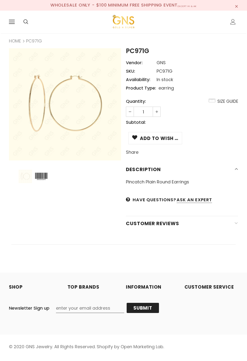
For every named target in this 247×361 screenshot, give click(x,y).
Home (15, 41)
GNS (161, 63)
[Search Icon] (25, 22)
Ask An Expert (194, 200)
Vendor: (134, 63)
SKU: (130, 71)
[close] (236, 5)
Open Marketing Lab (142, 347)
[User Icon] (233, 22)
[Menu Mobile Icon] (12, 22)
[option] (65, 104)
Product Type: (141, 88)
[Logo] (123, 22)
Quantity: (136, 101)
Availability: (138, 79)
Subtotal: (136, 122)
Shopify (105, 347)
